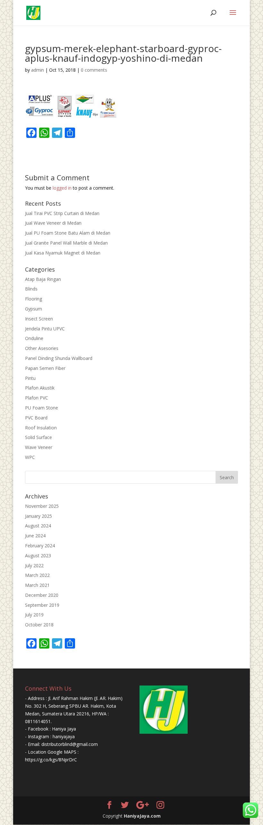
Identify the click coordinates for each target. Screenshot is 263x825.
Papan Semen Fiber (45, 368)
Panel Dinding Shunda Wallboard (58, 358)
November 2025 (42, 506)
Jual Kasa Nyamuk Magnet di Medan (62, 253)
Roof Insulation (41, 428)
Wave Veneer (38, 447)
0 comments (94, 70)
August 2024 (38, 526)
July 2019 (34, 615)
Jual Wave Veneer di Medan (53, 223)
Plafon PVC (36, 398)
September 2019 (42, 605)
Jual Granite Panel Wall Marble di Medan (66, 243)
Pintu (30, 378)
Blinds (31, 289)
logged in (62, 188)
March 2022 (37, 575)
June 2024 (35, 536)
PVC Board (36, 418)
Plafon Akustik (40, 388)
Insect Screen (39, 319)
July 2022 (34, 565)
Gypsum (33, 309)
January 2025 (38, 516)
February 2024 (40, 546)
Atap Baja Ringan (43, 279)
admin (37, 70)
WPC (30, 457)
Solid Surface (38, 437)
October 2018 (39, 625)
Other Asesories (41, 348)
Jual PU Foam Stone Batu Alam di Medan (67, 233)
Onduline (34, 338)
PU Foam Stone (41, 408)
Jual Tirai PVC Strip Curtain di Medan (62, 213)
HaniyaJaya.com (142, 816)
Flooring (33, 299)
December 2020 (41, 595)
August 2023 (38, 555)
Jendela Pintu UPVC (45, 329)
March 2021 (37, 585)
